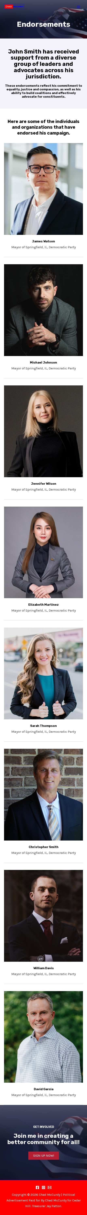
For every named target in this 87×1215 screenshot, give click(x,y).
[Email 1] (49, 1187)
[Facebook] (37, 1187)
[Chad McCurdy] (14, 6)
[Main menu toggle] (78, 6)
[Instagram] (43, 1187)
